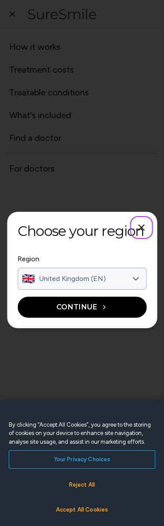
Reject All (82, 484)
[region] (82, 463)
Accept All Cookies (82, 509)
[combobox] (82, 279)
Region (28, 259)
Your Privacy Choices (82, 459)
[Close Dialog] (141, 227)
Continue (77, 307)
